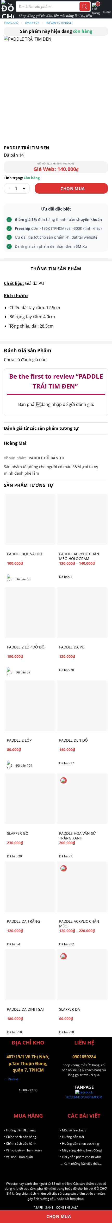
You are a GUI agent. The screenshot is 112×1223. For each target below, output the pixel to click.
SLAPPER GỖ (17, 833)
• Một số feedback (73, 1130)
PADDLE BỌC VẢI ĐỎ (24, 554)
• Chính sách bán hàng (20, 1137)
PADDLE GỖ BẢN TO (46, 457)
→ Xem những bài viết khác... (81, 1163)
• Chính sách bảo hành (20, 1143)
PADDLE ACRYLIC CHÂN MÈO (79, 923)
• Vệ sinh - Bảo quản (18, 1157)
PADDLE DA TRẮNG (23, 921)
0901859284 (84, 1057)
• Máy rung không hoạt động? (81, 1150)
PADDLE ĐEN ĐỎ (73, 740)
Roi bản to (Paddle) (59, 22)
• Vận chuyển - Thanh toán (23, 1150)
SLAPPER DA (69, 1009)
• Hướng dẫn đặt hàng (20, 1130)
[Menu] (107, 9)
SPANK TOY (32, 22)
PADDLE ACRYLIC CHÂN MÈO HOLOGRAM (79, 556)
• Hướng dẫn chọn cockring (79, 1143)
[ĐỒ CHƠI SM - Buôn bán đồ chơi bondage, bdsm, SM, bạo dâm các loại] (7, 9)
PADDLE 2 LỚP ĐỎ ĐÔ (26, 647)
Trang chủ (11, 22)
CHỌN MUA (72, 189)
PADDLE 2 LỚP (19, 740)
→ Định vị (11, 1079)
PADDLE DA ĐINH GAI (25, 1009)
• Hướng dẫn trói (72, 1137)
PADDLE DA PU (71, 647)
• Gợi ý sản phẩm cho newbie (81, 1157)
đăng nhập (49, 404)
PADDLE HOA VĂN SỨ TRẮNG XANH (77, 835)
